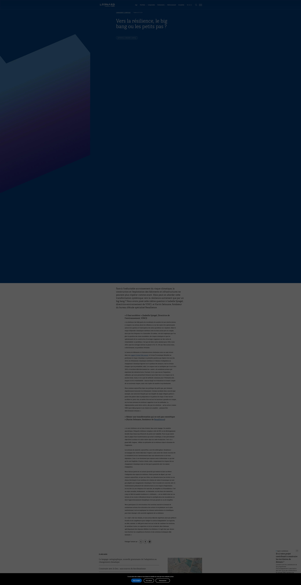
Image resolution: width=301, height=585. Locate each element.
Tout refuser (149, 580)
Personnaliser (162, 580)
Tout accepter (136, 580)
